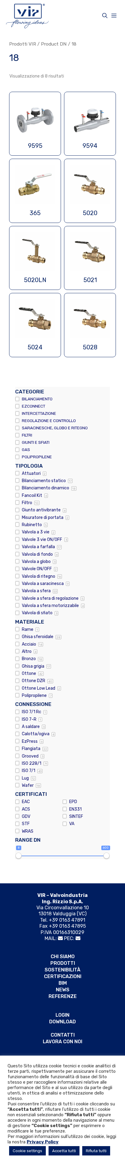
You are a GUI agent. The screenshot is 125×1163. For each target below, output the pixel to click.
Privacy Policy (43, 1142)
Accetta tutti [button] (64, 1151)
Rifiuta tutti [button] (96, 1151)
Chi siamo (63, 956)
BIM (63, 983)
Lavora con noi (62, 1041)
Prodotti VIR (22, 44)
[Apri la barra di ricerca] (105, 16)
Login (62, 1015)
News (62, 990)
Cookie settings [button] (27, 1151)
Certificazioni (62, 976)
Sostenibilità (62, 970)
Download (62, 1022)
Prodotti (62, 963)
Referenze (63, 996)
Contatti (63, 1035)
